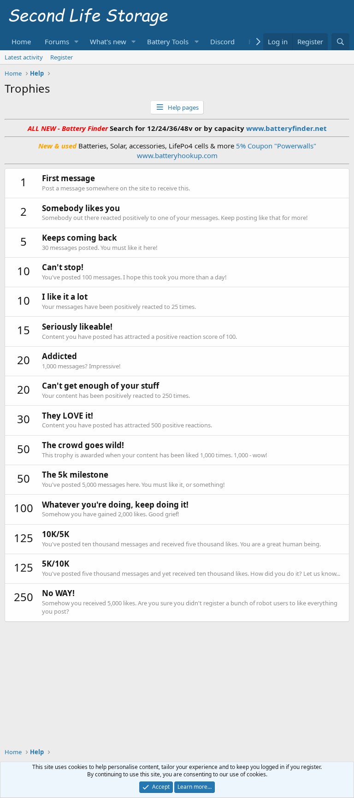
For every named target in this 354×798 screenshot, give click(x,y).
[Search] (340, 41)
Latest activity (24, 57)
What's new (108, 41)
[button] (76, 41)
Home (21, 41)
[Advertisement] (177, 642)
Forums (57, 41)
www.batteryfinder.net (285, 128)
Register (61, 57)
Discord (222, 41)
